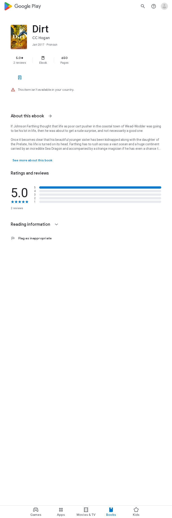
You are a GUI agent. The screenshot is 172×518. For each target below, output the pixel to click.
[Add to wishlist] (19, 77)
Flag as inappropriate (31, 238)
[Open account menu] (164, 6)
